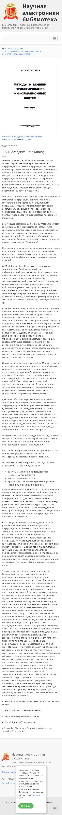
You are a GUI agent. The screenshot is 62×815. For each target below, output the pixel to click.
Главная (9, 48)
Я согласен (26, 806)
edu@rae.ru (12, 783)
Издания (19, 48)
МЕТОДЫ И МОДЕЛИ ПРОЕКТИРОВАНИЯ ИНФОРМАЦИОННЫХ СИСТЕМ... (21, 52)
